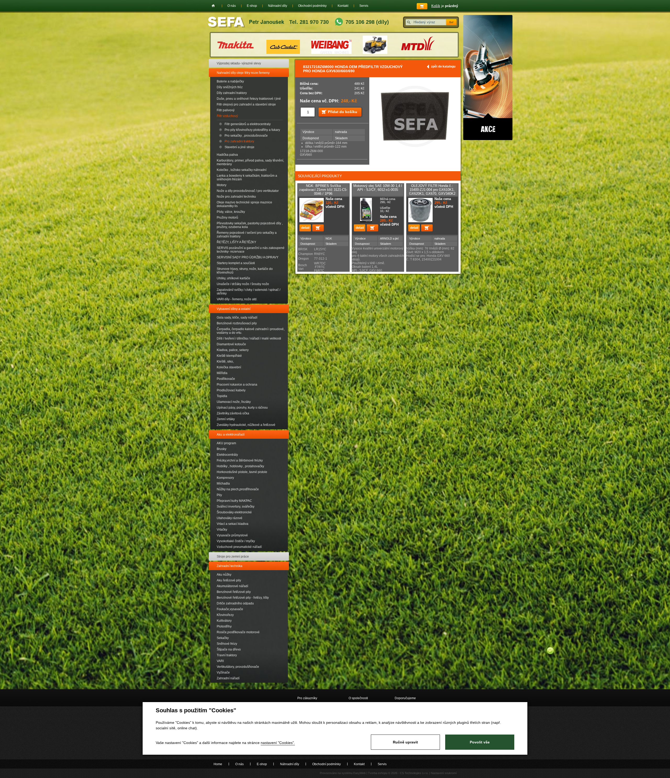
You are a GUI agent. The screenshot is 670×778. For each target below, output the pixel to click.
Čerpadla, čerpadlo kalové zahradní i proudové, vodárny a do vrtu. (250, 331)
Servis (363, 6)
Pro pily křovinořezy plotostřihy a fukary (252, 130)
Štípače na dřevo (229, 649)
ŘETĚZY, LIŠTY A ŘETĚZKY (236, 242)
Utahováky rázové (229, 518)
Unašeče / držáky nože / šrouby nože (243, 284)
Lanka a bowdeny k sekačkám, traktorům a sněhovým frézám (247, 177)
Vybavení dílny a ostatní (233, 309)
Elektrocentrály (227, 455)
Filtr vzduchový (227, 116)
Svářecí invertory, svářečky (235, 506)
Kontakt (343, 6)
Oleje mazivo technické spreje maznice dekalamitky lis (244, 204)
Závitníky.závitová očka (233, 413)
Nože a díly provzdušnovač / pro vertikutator (248, 191)
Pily (219, 495)
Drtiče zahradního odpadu (235, 603)
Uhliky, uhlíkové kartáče (233, 278)
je (444, 6)
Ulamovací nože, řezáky (234, 402)
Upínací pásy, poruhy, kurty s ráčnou (242, 407)
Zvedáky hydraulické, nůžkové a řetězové (246, 425)
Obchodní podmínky (312, 6)
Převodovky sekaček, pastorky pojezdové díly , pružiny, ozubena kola (250, 225)
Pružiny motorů (227, 217)
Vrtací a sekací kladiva (232, 524)
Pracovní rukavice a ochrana (237, 384)
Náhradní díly (277, 6)
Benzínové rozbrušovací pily (237, 323)
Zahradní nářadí (228, 678)
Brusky (221, 449)
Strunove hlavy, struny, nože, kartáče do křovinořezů (245, 270)
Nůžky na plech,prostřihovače (238, 489)
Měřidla (222, 373)
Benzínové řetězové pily (234, 592)
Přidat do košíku (342, 112)
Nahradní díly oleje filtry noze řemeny (243, 73)
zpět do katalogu (443, 66)
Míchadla (223, 483)
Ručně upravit (405, 742)
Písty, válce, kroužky (231, 212)
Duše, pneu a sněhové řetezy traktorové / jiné (249, 99)
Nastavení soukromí (444, 773)
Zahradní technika (229, 566)
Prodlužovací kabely (231, 390)
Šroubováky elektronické (234, 512)
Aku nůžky (224, 574)
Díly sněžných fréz (230, 87)
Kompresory (225, 478)
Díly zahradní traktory (232, 93)
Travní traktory (227, 655)
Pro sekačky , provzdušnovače (246, 135)
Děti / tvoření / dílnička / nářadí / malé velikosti (249, 338)
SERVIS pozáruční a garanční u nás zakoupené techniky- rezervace (250, 249)
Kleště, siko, (225, 361)
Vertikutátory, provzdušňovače (238, 667)
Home (213, 5)
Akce (487, 77)
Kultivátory (224, 621)
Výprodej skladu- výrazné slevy (239, 63)
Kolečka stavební (229, 367)
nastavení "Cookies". (278, 743)
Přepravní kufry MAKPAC (234, 501)
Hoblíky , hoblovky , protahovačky (240, 466)
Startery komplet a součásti (236, 263)
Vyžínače (223, 672)
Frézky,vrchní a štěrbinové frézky (240, 460)
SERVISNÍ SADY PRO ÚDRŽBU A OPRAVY (247, 257)
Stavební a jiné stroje (239, 147)
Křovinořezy (225, 615)
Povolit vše (480, 742)
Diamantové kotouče (231, 344)
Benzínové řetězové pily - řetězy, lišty (243, 597)
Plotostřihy (224, 626)
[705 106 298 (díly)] (339, 22)
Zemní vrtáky (226, 419)
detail (305, 227)
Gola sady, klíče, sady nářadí (237, 317)
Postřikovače (226, 379)
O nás (231, 6)
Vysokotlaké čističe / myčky (236, 541)
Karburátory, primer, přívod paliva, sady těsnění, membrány (250, 162)
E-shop (252, 6)
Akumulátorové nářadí (232, 586)
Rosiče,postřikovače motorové (238, 632)
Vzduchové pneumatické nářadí (239, 547)
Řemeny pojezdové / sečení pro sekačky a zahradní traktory (247, 234)
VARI (220, 661)
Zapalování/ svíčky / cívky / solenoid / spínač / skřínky (248, 291)
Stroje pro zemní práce (233, 556)
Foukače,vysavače (230, 609)
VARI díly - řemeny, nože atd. (237, 299)
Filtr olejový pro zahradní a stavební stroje (246, 104)
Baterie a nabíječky (230, 81)
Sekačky (223, 638)
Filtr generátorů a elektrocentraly (248, 124)
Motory (221, 185)
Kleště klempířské (229, 356)
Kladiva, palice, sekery (233, 350)
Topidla (222, 396)
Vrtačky (222, 529)
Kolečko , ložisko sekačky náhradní (241, 170)
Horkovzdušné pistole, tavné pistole (242, 472)
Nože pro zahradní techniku (236, 196)
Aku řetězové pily (229, 580)
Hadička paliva (227, 155)
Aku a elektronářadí (230, 434)
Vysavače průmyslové (232, 535)
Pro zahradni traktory (239, 141)
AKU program (226, 443)
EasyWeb (359, 773)
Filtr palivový (225, 110)
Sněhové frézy (227, 644)
